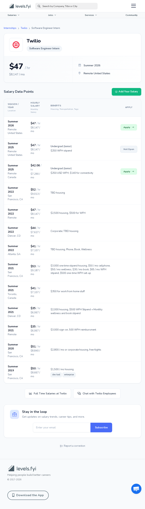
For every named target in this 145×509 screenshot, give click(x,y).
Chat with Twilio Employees (99, 393)
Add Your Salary (128, 91)
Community (131, 15)
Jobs (50, 15)
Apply (126, 127)
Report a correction (74, 446)
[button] (136, 489)
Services (89, 15)
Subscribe (101, 427)
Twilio (24, 28)
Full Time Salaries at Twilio (50, 393)
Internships (10, 28)
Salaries (12, 15)
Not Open (128, 149)
